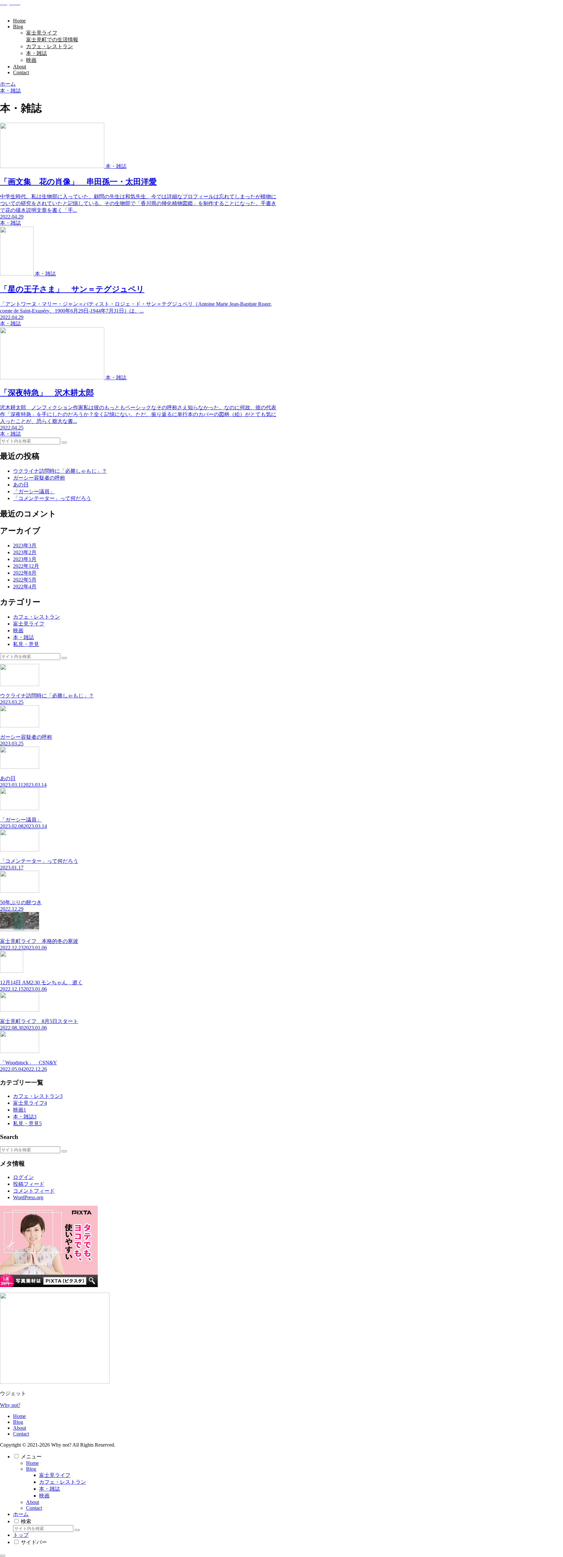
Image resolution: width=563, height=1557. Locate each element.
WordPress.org (28, 1197)
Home (19, 1416)
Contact (21, 1434)
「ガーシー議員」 (34, 491)
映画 (44, 1495)
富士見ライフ (54, 1475)
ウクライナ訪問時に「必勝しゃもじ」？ (60, 471)
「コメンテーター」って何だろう (52, 498)
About (19, 1428)
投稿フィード (28, 1184)
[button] (64, 442)
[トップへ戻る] (2, 1556)
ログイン (23, 1177)
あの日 (21, 484)
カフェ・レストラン (62, 1482)
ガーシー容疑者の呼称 (39, 478)
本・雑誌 (49, 1489)
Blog (18, 1422)
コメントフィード (34, 1191)
